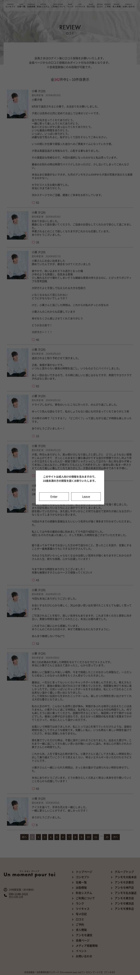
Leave (86, 496)
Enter (54, 496)
